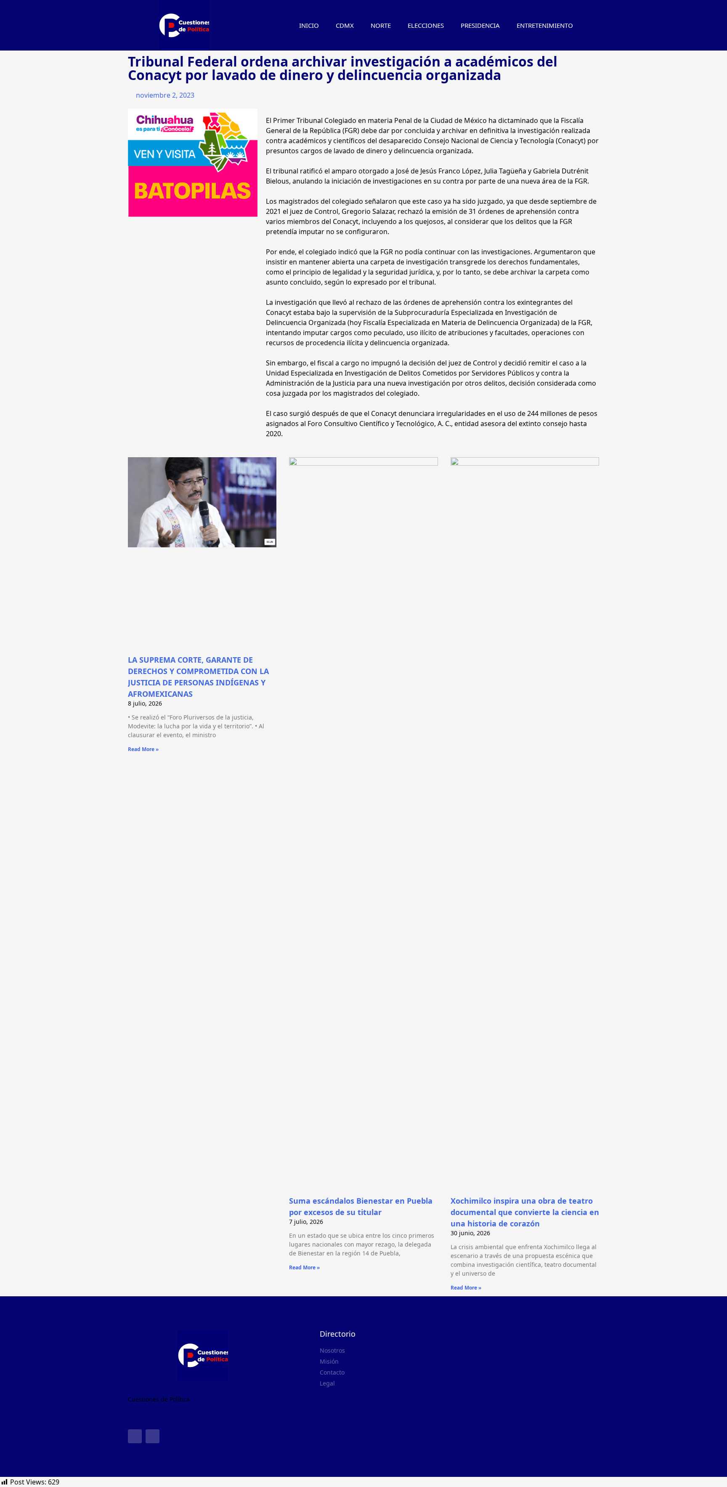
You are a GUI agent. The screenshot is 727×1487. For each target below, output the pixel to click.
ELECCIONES (426, 25)
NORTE (381, 25)
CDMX (345, 25)
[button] (594, 25)
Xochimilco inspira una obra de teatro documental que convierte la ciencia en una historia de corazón (525, 1212)
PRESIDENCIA (480, 25)
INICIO (309, 25)
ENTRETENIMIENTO (545, 25)
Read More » (143, 749)
